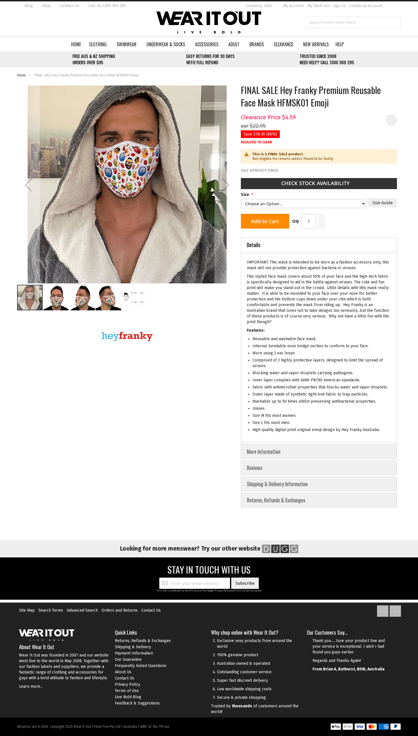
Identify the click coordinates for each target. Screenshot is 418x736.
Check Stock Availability (316, 183)
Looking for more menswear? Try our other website (191, 548)
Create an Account (365, 5)
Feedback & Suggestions (137, 703)
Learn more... (31, 686)
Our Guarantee (128, 659)
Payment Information (134, 653)
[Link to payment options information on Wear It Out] (365, 727)
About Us (123, 672)
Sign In (339, 5)
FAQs (46, 5)
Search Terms (50, 610)
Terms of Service (244, 590)
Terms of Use (127, 690)
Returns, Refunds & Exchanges (143, 640)
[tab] (319, 244)
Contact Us (69, 5)
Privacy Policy (222, 590)
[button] (28, 184)
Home (21, 75)
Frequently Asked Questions (140, 665)
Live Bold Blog (128, 697)
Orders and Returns (120, 610)
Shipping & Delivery (133, 647)
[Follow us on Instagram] (395, 609)
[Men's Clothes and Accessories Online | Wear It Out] (208, 22)
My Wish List (318, 5)
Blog (28, 5)
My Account (293, 5)
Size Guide (383, 202)
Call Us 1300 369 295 (106, 5)
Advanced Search (82, 610)
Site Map (27, 610)
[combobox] (353, 22)
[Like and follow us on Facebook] (383, 609)
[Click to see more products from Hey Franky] (127, 336)
